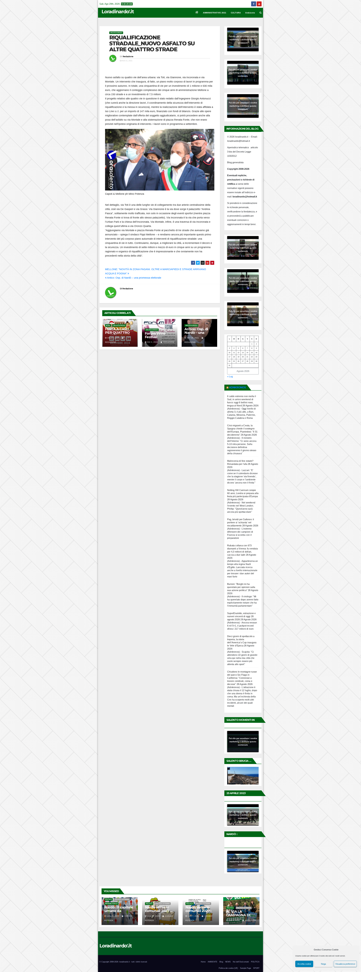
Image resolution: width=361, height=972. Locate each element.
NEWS (108, 325)
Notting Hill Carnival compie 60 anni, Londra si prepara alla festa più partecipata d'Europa (242, 493)
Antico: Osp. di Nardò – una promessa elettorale (133, 277)
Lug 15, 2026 (113, 916)
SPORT (256, 968)
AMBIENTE (212, 962)
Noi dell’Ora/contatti (241, 962)
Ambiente (250, 13)
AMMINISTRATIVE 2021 (214, 13)
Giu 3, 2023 (152, 342)
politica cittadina (122, 899)
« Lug (230, 376)
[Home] (197, 13)
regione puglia (111, 903)
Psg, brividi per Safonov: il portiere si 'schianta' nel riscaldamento (240, 522)
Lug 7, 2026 (193, 916)
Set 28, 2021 (193, 338)
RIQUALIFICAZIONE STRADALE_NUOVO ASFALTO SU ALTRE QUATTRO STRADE (152, 43)
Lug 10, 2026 (153, 916)
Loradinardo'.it (118, 12)
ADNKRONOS (237, 387)
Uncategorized (116, 32)
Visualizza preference (345, 964)
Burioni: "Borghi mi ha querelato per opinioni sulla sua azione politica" (241, 587)
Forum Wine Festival (155, 335)
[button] (260, 12)
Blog (221, 962)
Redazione (128, 56)
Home (203, 962)
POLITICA (255, 962)
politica (108, 899)
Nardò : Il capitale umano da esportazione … (118, 910)
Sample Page (245, 968)
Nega (323, 964)
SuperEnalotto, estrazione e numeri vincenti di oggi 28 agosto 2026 (241, 616)
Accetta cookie (304, 964)
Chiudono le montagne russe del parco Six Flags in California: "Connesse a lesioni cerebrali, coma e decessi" (242, 678)
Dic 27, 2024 (113, 338)
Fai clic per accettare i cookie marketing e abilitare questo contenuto (243, 39)
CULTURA (236, 13)
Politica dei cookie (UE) (228, 968)
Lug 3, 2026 (234, 920)
